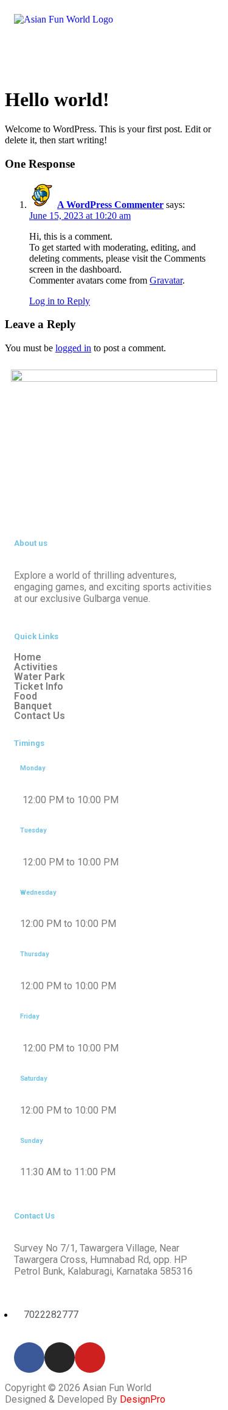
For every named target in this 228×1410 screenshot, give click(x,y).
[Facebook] (29, 1357)
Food (25, 696)
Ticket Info (38, 687)
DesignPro (142, 1399)
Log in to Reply (59, 301)
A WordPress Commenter (110, 204)
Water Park (39, 677)
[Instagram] (59, 1357)
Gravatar (166, 280)
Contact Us (39, 716)
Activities (36, 667)
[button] (114, 54)
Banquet (33, 706)
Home (27, 657)
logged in (73, 348)
